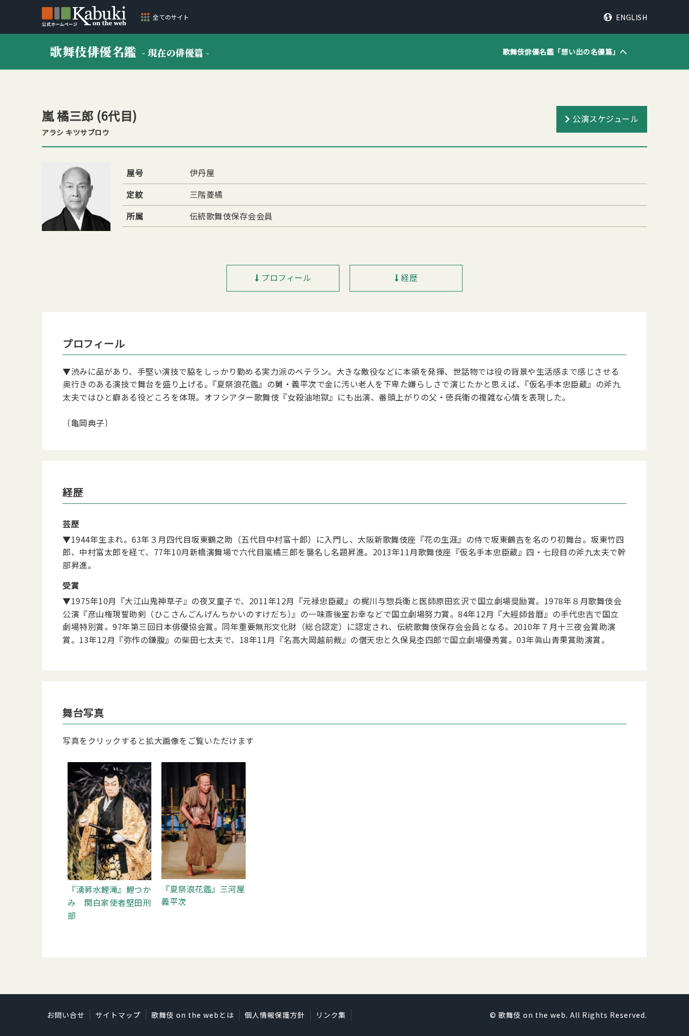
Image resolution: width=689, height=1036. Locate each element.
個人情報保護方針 (275, 1015)
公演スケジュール (605, 118)
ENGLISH (631, 17)
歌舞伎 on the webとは (192, 1015)
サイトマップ (118, 1015)
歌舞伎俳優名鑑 (130, 51)
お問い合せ (66, 1015)
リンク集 (331, 1015)
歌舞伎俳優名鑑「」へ (565, 51)
